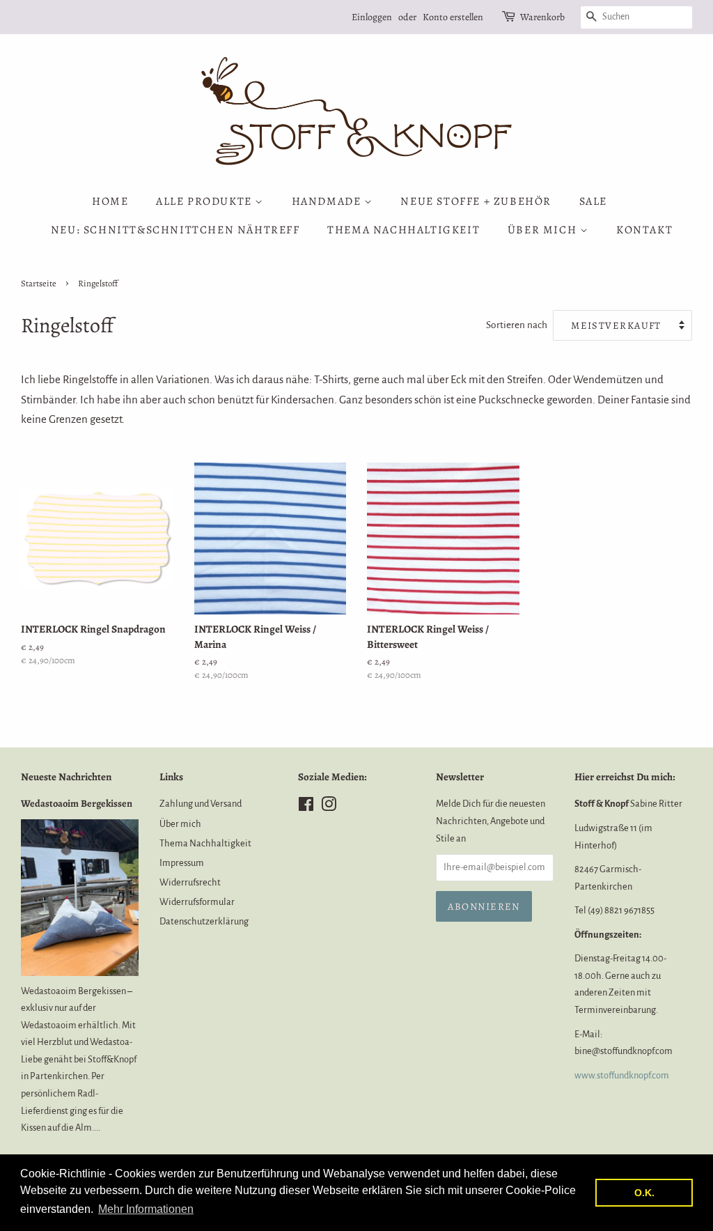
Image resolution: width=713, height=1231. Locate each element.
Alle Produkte (205, 201)
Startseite (38, 283)
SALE (593, 201)
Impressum (181, 863)
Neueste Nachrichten (66, 777)
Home (110, 201)
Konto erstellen (453, 17)
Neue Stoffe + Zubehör (475, 201)
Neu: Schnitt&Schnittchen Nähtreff (175, 230)
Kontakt (644, 230)
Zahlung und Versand (200, 803)
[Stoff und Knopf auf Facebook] (306, 807)
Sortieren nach (516, 325)
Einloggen (372, 17)
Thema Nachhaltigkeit (403, 230)
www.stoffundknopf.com (621, 1075)
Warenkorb (542, 17)
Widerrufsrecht (190, 882)
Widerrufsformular (197, 902)
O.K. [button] (644, 1192)
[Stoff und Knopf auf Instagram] (328, 807)
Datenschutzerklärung (204, 921)
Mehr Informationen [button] (146, 1209)
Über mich (544, 230)
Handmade (328, 201)
